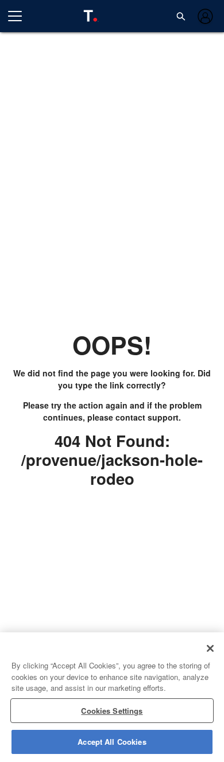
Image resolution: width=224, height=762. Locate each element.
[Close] (210, 648)
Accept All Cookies (112, 741)
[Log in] (204, 16)
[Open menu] (19, 16)
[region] (112, 697)
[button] (180, 16)
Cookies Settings (111, 710)
